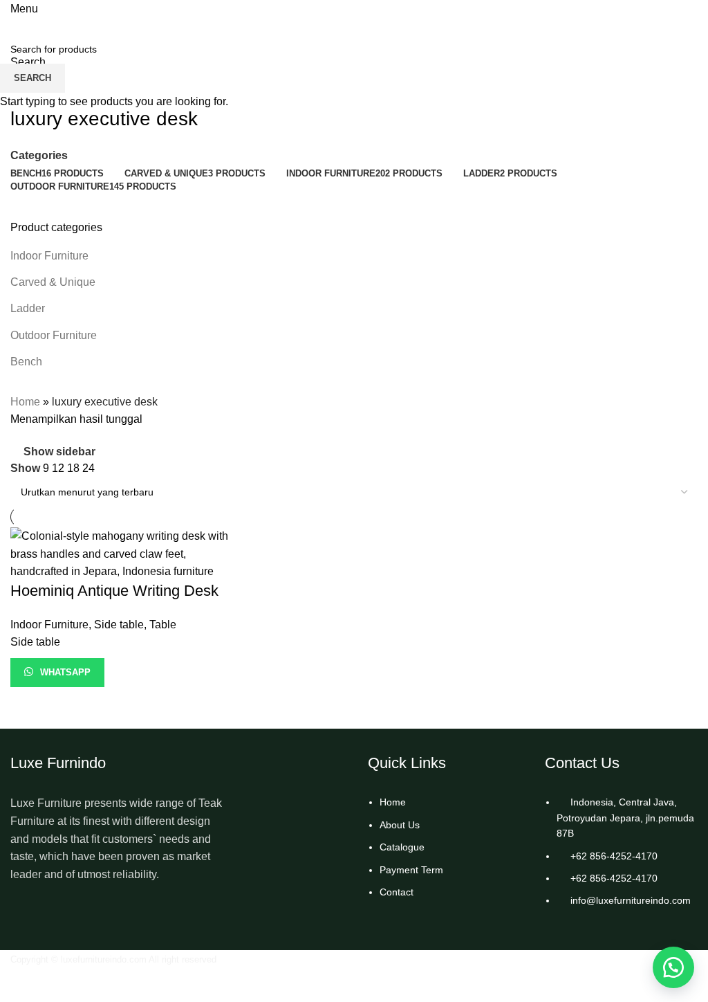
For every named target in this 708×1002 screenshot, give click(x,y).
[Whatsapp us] (673, 967)
